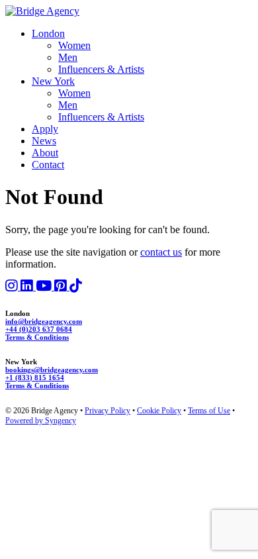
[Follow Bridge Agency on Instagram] (13, 286)
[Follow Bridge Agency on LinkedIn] (28, 286)
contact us (161, 252)
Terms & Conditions (37, 337)
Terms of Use (209, 410)
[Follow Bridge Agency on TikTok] (75, 286)
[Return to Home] (42, 11)
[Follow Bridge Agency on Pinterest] (61, 286)
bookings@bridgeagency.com (51, 370)
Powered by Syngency (40, 420)
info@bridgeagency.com (43, 321)
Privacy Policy (107, 410)
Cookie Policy (159, 410)
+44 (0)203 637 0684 (38, 329)
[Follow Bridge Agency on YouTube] (45, 286)
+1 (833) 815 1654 (34, 377)
